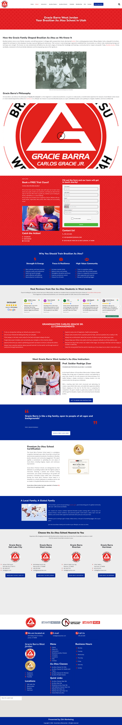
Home (32, 4)
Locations (30, 681)
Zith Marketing (67, 719)
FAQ (85, 4)
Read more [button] (26, 312)
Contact (89, 4)
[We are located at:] (26, 633)
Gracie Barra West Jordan (94, 292)
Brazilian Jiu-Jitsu (110, 45)
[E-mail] (51, 633)
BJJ (59, 485)
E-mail (56, 633)
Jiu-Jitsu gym (73, 505)
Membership (79, 4)
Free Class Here (99, 4)
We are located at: (36, 633)
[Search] (119, 4)
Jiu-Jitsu (74, 41)
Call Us (81, 633)
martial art (29, 98)
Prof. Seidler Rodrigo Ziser (76, 363)
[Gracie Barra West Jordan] (4, 4)
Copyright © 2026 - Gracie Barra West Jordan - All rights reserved (61, 723)
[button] (61, 136)
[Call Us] (76, 633)
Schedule (72, 4)
